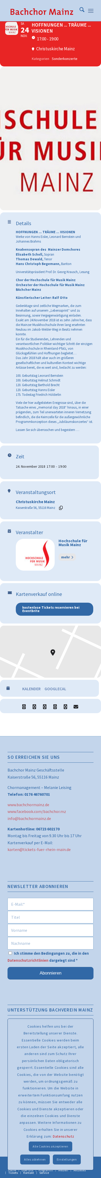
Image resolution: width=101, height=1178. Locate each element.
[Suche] (79, 10)
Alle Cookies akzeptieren (50, 1146)
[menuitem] (79, 10)
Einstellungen (67, 1159)
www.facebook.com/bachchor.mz (37, 811)
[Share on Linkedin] (44, 706)
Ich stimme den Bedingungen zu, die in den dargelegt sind (48, 957)
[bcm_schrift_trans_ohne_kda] (42, 10)
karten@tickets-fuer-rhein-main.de (39, 849)
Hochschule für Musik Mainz (73, 542)
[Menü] (90, 10)
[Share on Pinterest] (55, 706)
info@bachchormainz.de (29, 818)
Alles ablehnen (35, 1159)
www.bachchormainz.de (28, 804)
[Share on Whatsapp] (65, 706)
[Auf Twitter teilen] (34, 706)
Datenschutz (63, 1136)
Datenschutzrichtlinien (28, 960)
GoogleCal (55, 688)
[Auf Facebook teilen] (23, 706)
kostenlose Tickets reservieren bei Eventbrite (51, 609)
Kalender (31, 688)
